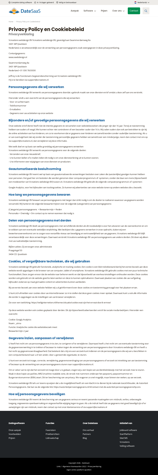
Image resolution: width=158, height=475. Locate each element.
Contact (134, 10)
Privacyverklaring (94, 466)
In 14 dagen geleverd (45, 2)
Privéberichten (52, 434)
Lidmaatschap (52, 438)
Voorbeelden (15, 434)
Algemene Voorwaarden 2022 (74, 466)
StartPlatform (126, 434)
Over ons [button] (117, 10)
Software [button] (88, 10)
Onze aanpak (15, 430)
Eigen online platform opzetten (79, 470)
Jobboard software (128, 430)
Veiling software (127, 445)
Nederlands (142, 2)
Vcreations (125, 442)
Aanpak (75, 10)
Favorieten (51, 430)
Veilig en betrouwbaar (67, 2)
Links (59, 466)
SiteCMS (123, 438)
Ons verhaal (88, 430)
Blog (85, 438)
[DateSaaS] (24, 10)
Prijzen (104, 10)
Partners (87, 434)
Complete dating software (21, 2)
